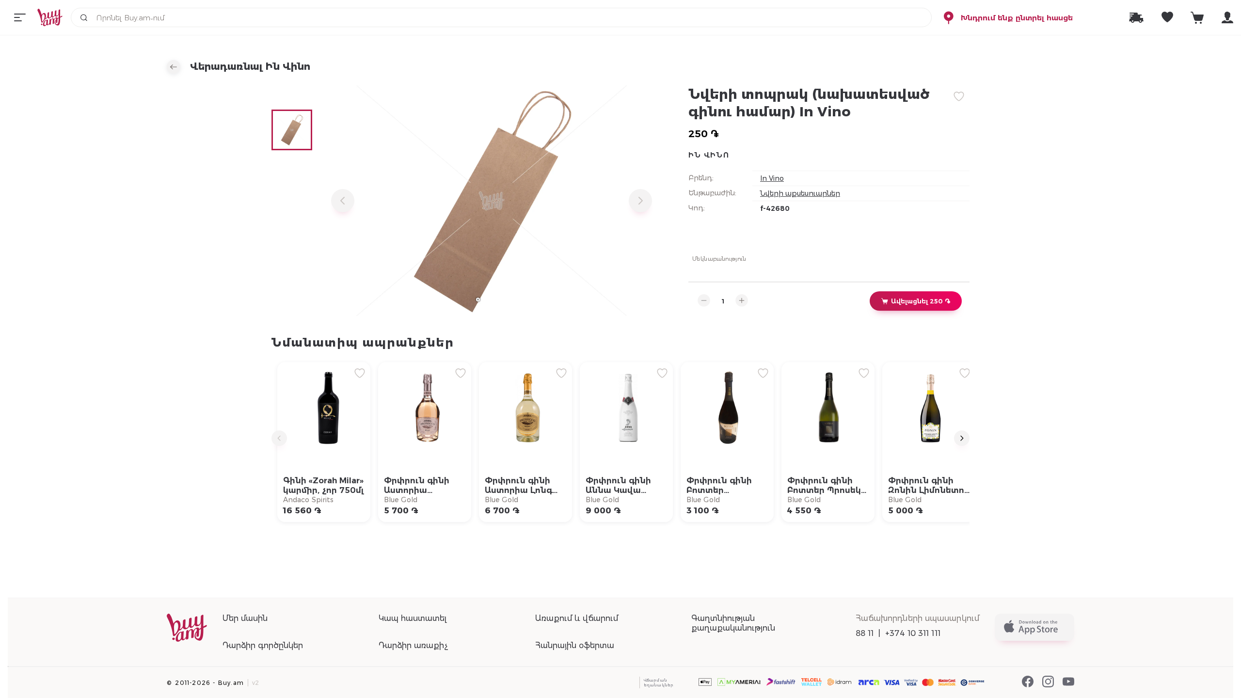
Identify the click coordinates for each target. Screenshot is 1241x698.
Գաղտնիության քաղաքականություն (733, 623)
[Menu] (20, 17)
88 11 (865, 633)
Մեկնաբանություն (719, 258)
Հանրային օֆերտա (574, 645)
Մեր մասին (245, 618)
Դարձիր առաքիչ (413, 645)
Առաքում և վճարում (576, 618)
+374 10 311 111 (912, 633)
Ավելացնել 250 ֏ (920, 301)
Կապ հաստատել (412, 618)
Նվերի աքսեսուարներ (800, 193)
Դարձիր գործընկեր (263, 645)
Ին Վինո (708, 155)
